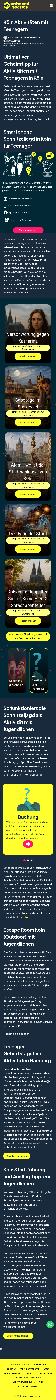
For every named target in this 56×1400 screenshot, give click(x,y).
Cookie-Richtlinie (28, 1386)
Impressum (46, 1373)
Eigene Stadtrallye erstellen (20, 1373)
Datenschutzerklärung (28, 1377)
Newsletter (40, 1364)
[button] (28, 333)
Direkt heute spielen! (18, 1335)
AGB (41, 1382)
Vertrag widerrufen (24, 1382)
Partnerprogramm (30, 1369)
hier (26, 917)
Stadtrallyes (10, 46)
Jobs (46, 1369)
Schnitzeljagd (36, 43)
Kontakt (11, 1369)
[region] (28, 821)
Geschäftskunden (19, 1364)
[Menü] (51, 5)
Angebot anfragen (17, 1155)
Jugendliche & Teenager (15, 43)
